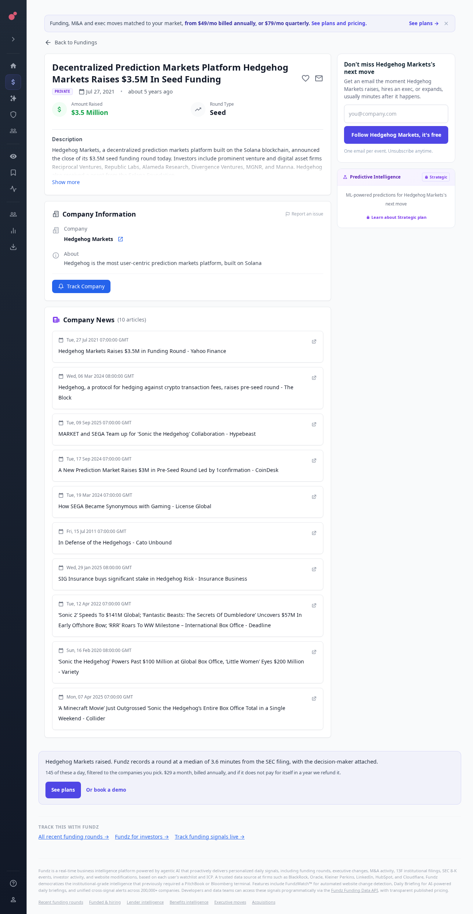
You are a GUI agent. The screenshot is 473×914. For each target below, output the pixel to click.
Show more (66, 182)
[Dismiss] (446, 23)
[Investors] (13, 131)
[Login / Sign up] (13, 899)
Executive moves (230, 902)
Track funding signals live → (210, 836)
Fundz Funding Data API (354, 890)
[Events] (13, 82)
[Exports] (13, 247)
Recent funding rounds (60, 902)
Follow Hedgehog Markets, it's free (396, 134)
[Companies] (13, 98)
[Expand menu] (13, 39)
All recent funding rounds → (73, 836)
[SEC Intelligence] (13, 114)
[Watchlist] (13, 156)
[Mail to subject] (318, 78)
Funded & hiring (105, 902)
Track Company (86, 286)
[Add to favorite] (305, 78)
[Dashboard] (13, 66)
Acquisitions (263, 902)
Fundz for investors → (142, 836)
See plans (63, 789)
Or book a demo (106, 789)
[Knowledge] (13, 883)
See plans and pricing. (339, 23)
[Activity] (13, 189)
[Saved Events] (13, 172)
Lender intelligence (145, 902)
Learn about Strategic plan (398, 217)
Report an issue (307, 214)
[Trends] (13, 230)
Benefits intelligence (189, 902)
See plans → (424, 23)
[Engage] (13, 214)
